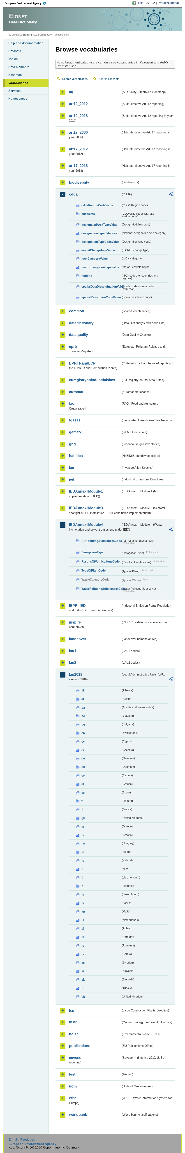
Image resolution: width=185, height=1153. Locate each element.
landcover (77, 639)
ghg (72, 444)
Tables (13, 59)
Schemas (15, 75)
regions (86, 275)
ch (83, 733)
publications (79, 1046)
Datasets (14, 51)
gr (82, 826)
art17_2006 (78, 132)
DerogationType (92, 552)
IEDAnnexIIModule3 (86, 508)
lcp (71, 1010)
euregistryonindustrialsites (92, 380)
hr (82, 835)
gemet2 (75, 432)
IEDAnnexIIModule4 (86, 525)
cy (83, 741)
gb (83, 818)
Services (14, 90)
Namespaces (17, 98)
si (82, 971)
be (83, 716)
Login (139, 3)
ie (82, 852)
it (82, 869)
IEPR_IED (77, 606)
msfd (73, 1022)
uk (83, 996)
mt (83, 911)
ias (71, 468)
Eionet (26, 34)
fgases (75, 420)
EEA (27, 3)
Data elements (18, 67)
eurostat (76, 392)
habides (76, 456)
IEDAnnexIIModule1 (86, 491)
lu (82, 894)
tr (82, 988)
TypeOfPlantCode (93, 570)
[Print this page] (148, 3)
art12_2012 (78, 104)
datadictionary (81, 323)
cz (83, 750)
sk (83, 979)
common (76, 311)
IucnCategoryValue (94, 258)
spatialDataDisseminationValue (101, 286)
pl (82, 928)
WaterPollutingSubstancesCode (101, 588)
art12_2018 (78, 116)
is (82, 860)
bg (83, 724)
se (83, 962)
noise (74, 1034)
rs (82, 954)
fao (71, 403)
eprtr (73, 347)
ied (71, 479)
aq (71, 92)
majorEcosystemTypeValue (100, 267)
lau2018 (75, 674)
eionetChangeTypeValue (98, 250)
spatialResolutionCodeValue (101, 297)
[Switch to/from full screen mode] (154, 3)
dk (83, 767)
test (72, 1074)
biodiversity (79, 182)
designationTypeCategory (99, 233)
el (82, 784)
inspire (75, 622)
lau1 (72, 651)
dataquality (78, 335)
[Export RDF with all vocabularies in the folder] (171, 194)
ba (83, 707)
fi (82, 801)
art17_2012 (78, 149)
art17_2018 (78, 166)
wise (73, 1098)
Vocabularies (18, 83)
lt (82, 886)
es (83, 792)
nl (82, 920)
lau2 (72, 662)
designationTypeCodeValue (100, 241)
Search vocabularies (75, 79)
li (82, 877)
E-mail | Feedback (22, 1139)
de (83, 758)
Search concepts (109, 79)
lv (82, 903)
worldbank (78, 1115)
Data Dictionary (42, 34)
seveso (75, 1058)
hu (83, 843)
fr (82, 809)
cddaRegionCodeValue (97, 205)
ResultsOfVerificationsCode (100, 561)
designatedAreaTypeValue (99, 224)
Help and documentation (25, 43)
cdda (73, 194)
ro (82, 945)
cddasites (88, 214)
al (82, 690)
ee (83, 775)
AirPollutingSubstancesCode (101, 541)
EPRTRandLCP (82, 363)
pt (82, 937)
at (82, 699)
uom (73, 1086)
